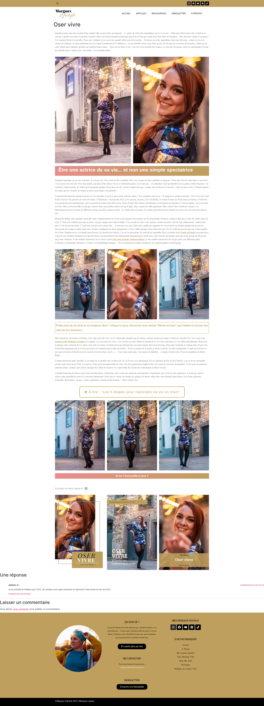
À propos (196, 13)
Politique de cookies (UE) (186, 668)
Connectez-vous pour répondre (19, 594)
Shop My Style (185, 660)
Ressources (159, 13)
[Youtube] (198, 3)
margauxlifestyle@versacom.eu (132, 667)
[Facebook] (193, 3)
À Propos (185, 649)
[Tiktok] (207, 3)
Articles (141, 13)
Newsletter (179, 13)
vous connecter (21, 609)
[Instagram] (189, 3)
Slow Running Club (185, 656)
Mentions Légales (86, 700)
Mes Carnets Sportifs (185, 653)
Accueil (126, 13)
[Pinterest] (202, 3)
